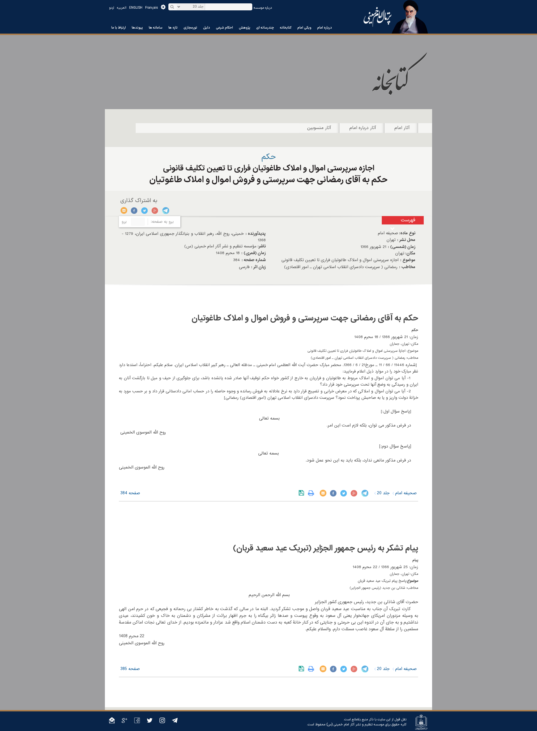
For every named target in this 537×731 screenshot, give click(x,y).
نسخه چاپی (312, 493)
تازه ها (173, 27)
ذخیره (302, 493)
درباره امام (324, 27)
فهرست (408, 220)
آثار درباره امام (362, 128)
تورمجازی (190, 27)
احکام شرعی (224, 27)
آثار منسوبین (319, 128)
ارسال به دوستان (124, 210)
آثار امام (402, 128)
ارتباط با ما (118, 27)
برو (124, 221)
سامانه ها (155, 27)
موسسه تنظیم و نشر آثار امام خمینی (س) (355, 724)
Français (151, 7)
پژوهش (244, 27)
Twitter (145, 210)
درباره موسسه (263, 7)
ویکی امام (304, 27)
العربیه (121, 7)
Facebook (134, 210)
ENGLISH (135, 7)
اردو (111, 7)
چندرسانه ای (265, 27)
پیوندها (137, 27)
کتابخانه (285, 27)
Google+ (155, 210)
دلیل (206, 27)
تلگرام (165, 210)
